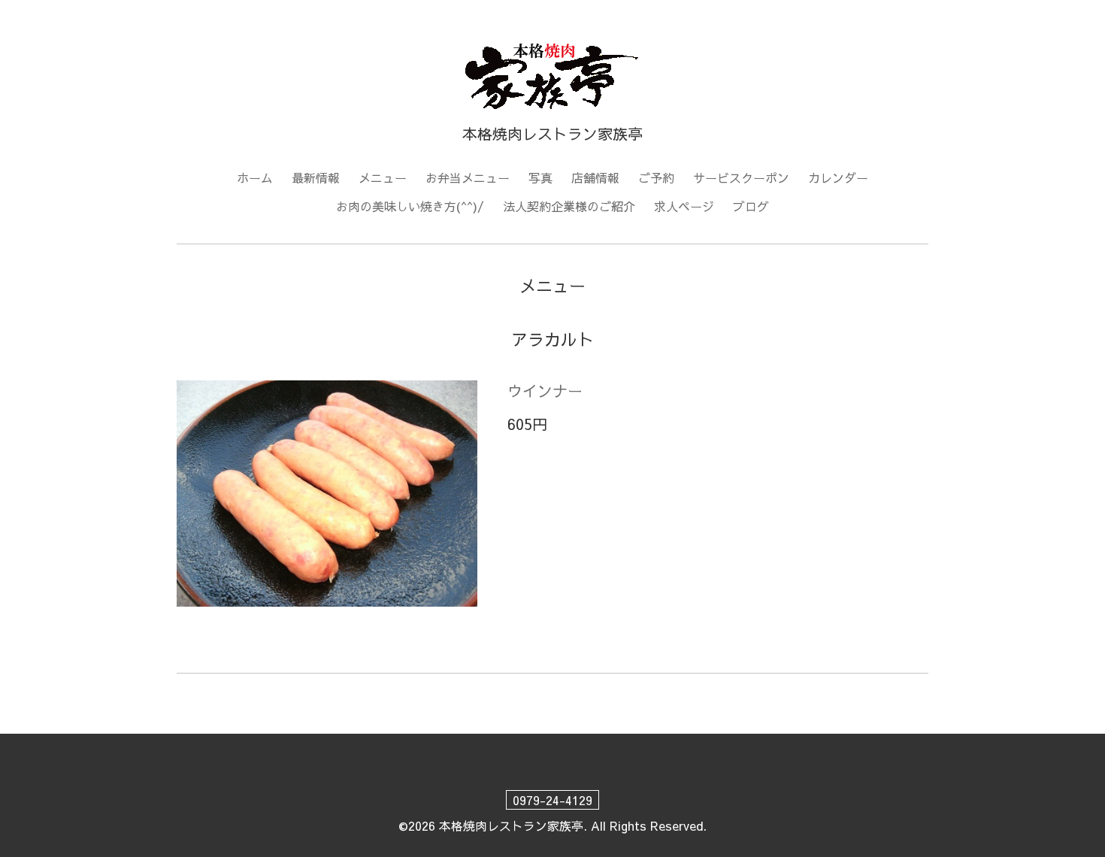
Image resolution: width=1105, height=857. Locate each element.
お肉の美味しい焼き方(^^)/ (410, 206)
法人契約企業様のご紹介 (569, 206)
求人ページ (684, 206)
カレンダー (838, 177)
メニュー (383, 177)
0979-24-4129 (552, 800)
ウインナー (545, 390)
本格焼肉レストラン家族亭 (511, 825)
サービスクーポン (741, 177)
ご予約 (656, 177)
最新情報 (316, 177)
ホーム (255, 177)
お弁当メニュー (467, 177)
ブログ (751, 206)
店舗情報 (595, 177)
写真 (540, 177)
